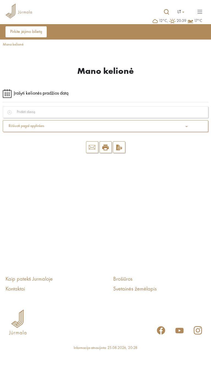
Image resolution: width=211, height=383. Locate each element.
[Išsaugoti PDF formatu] (119, 147)
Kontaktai (15, 289)
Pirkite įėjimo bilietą (26, 32)
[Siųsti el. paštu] (92, 147)
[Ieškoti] (166, 12)
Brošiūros (122, 279)
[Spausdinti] (105, 147)
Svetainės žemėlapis (135, 289)
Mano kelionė (13, 44)
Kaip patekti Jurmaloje (29, 279)
